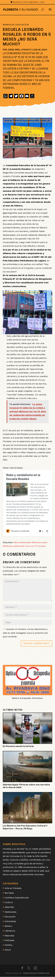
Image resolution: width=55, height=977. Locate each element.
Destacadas (10, 912)
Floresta (41, 546)
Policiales (9, 940)
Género (8, 926)
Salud (8, 949)
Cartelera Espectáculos (17, 897)
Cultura (9, 902)
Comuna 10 (30, 546)
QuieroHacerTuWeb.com (36, 973)
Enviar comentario (36, 643)
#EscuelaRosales (22, 542)
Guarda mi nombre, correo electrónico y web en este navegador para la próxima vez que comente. (25, 633)
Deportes (9, 907)
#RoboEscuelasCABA (13, 546)
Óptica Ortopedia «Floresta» (27, 698)
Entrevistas (10, 921)
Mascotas (9, 935)
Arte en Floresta (13, 888)
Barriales (8, 24)
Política (8, 945)
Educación (22, 24)
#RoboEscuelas (39, 542)
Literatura (10, 930)
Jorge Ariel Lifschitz (19, 49)
